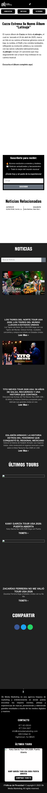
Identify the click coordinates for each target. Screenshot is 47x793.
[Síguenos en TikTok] (30, 4)
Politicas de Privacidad (14, 786)
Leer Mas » (23, 335)
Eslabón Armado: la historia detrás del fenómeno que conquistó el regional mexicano (23, 438)
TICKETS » (23, 533)
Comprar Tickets (23, 778)
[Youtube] (26, 4)
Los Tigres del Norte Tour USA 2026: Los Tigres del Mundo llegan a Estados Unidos (23, 322)
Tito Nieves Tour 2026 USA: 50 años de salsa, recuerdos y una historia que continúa (23, 392)
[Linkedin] (34, 4)
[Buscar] (43, 260)
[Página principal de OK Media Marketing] (6, 4)
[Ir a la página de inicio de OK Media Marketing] (23, 691)
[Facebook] (22, 4)
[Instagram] (18, 4)
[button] (17, 627)
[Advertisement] (23, 234)
